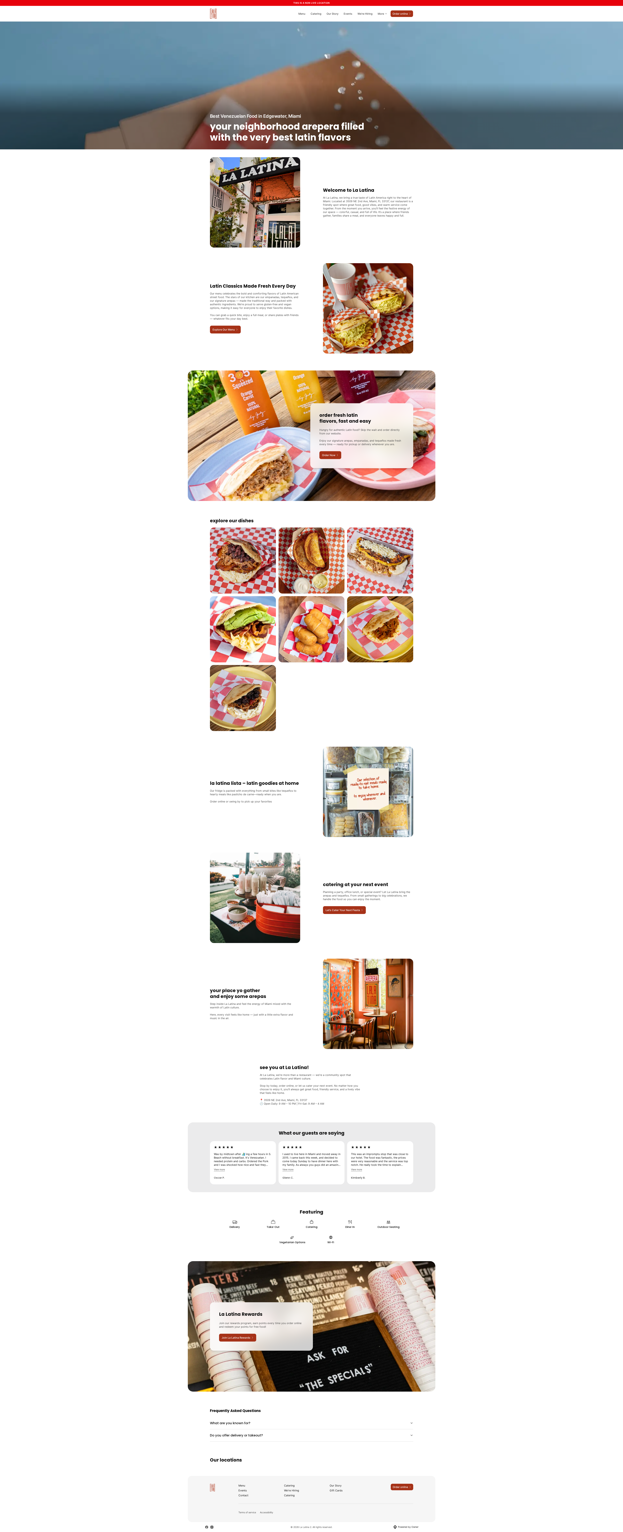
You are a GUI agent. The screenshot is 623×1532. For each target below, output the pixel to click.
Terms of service (247, 1512)
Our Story (332, 13)
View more (219, 1169)
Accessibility (266, 1512)
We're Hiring (365, 13)
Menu (301, 13)
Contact (243, 1495)
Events (348, 13)
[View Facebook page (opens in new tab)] (207, 1527)
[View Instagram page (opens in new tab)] (212, 1527)
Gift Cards (336, 1490)
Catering (316, 13)
